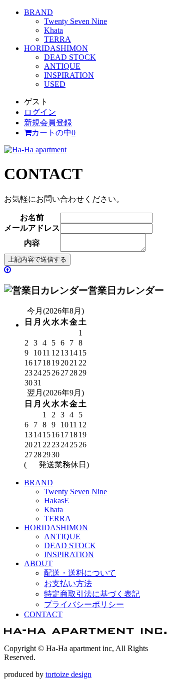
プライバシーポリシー (84, 604)
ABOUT (38, 563)
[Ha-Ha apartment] (35, 149)
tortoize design (69, 674)
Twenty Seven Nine (75, 21)
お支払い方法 (68, 583)
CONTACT (43, 614)
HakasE (56, 500)
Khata (53, 30)
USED (55, 84)
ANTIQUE (62, 66)
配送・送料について (80, 573)
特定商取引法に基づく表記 (92, 594)
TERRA (57, 39)
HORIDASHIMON (56, 48)
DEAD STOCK (70, 57)
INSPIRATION (69, 75)
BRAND (38, 12)
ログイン (40, 112)
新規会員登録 (48, 122)
